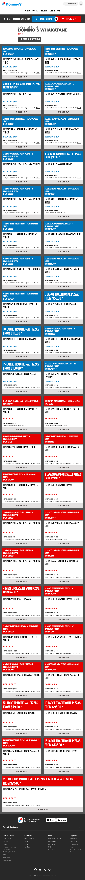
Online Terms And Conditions (75, 851)
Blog (4, 855)
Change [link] (21, 34)
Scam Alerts (51, 850)
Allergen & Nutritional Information (9, 848)
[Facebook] (35, 870)
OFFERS (35, 10)
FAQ (49, 847)
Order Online (7, 838)
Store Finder (51, 844)
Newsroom (6, 857)
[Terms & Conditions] (80, 827)
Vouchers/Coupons (9, 852)
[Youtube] (40, 870)
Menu (27, 10)
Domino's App (7, 860)
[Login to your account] (81, 3)
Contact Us (27, 841)
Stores (44, 10)
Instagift (5, 844)
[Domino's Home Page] (12, 4)
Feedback (27, 847)
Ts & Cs (38, 73)
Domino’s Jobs (74, 838)
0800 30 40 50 (29, 838)
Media (26, 844)
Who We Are (74, 844)
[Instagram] (49, 870)
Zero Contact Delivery (54, 838)
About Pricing (52, 841)
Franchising (73, 841)
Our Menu (6, 841)
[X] (45, 870)
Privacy (72, 847)
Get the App (55, 10)
